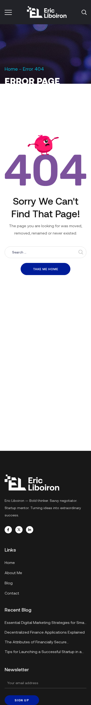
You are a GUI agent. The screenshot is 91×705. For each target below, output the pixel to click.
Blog (9, 582)
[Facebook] (8, 529)
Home (11, 69)
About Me (13, 572)
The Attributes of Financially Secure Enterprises (35, 642)
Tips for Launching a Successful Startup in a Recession (43, 652)
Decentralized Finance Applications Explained (45, 632)
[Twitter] (19, 529)
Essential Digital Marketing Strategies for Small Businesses (45, 623)
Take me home (45, 269)
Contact (12, 593)
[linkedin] (29, 529)
